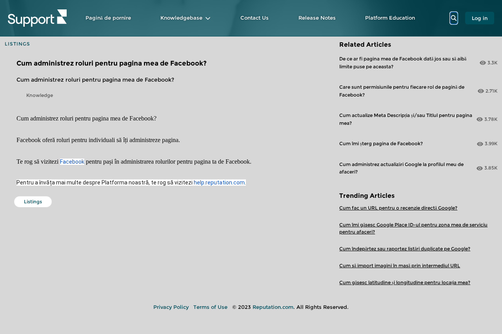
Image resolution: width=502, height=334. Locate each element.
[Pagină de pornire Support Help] (37, 18)
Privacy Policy (171, 307)
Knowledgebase (181, 18)
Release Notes (317, 18)
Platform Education (390, 18)
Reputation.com (273, 307)
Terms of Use (210, 307)
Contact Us (254, 18)
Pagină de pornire (108, 18)
